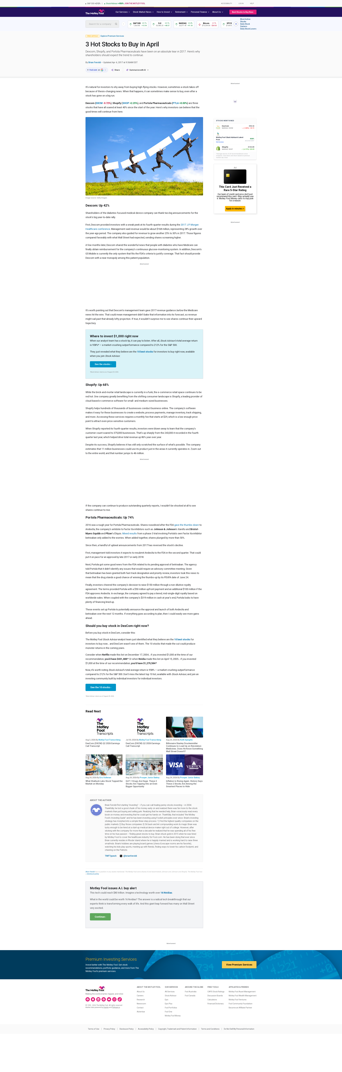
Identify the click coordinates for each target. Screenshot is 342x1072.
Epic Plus (168, 1004)
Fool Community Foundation (240, 1004)
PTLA (176, 103)
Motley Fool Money (173, 1016)
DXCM (99, 103)
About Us (141, 992)
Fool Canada (190, 996)
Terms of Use (93, 1029)
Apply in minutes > (235, 208)
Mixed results (129, 533)
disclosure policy (93, 874)
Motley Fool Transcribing (109, 740)
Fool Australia (190, 992)
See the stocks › (103, 364)
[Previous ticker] (123, 24)
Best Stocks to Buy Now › (243, 12)
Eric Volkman (105, 777)
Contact (140, 1008)
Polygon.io (116, 1007)
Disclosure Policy (127, 1029)
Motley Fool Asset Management (242, 992)
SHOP (126, 103)
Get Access (220, 142)
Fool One (168, 1012)
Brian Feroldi (94, 62)
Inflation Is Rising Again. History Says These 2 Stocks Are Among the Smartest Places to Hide (184, 784)
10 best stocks (145, 351)
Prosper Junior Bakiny (149, 777)
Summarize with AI (137, 70)
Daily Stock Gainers (245, 25)
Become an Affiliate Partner (240, 1008)
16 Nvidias (166, 892)
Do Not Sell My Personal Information (239, 1029)
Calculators (212, 1000)
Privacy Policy (109, 1029)
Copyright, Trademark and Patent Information (177, 1029)
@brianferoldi (130, 856)
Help (252, 3)
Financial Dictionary (215, 1004)
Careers (140, 996)
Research (141, 1000)
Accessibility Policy (146, 1029)
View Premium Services (239, 964)
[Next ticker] (236, 24)
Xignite (106, 1007)
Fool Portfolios (171, 1008)
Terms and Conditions (210, 1029)
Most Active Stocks (245, 20)
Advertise (141, 1012)
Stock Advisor (170, 996)
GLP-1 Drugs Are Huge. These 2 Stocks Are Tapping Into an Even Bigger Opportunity (141, 784)
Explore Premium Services (112, 36)
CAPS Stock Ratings (215, 992)
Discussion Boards (215, 996)
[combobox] (102, 24)
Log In (241, 3)
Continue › (100, 916)
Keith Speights (186, 740)
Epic (166, 1000)
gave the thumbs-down (186, 524)
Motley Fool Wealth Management (242, 996)
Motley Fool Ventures (237, 1000)
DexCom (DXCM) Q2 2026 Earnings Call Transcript (103, 744)
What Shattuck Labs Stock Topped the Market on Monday (104, 782)
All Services (170, 992)
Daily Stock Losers (248, 29)
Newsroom (141, 1004)
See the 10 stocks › (100, 687)
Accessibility (226, 3)
